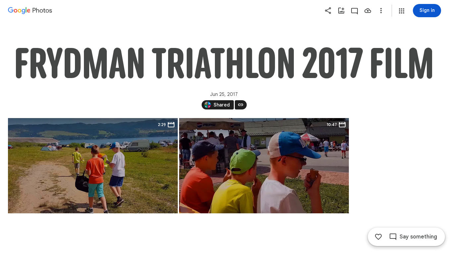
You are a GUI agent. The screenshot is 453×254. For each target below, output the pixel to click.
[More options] (381, 10)
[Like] (378, 236)
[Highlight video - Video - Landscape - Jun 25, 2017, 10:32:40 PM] (264, 165)
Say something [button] (418, 236)
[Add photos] (341, 10)
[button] (401, 11)
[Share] (328, 10)
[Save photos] (367, 10)
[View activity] (354, 10)
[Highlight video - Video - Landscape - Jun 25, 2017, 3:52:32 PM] (93, 165)
